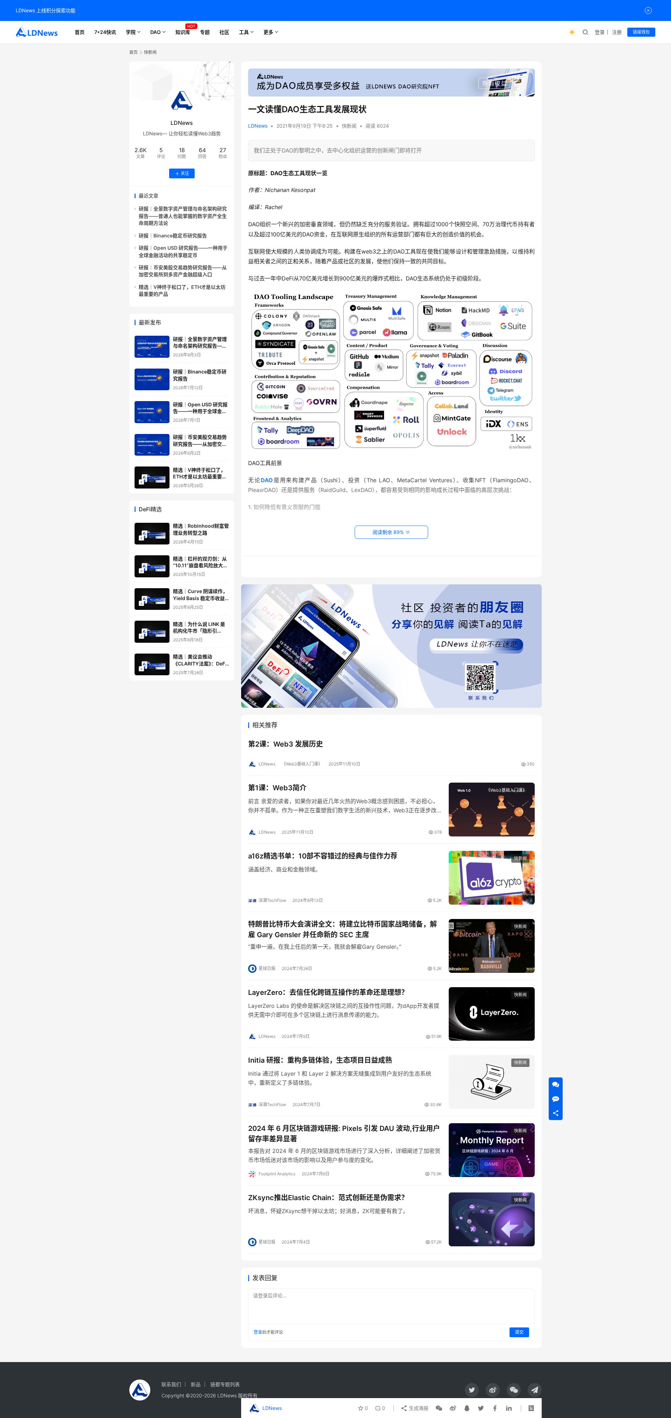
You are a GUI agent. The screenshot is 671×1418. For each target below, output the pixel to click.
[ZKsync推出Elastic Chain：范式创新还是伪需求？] (492, 1219)
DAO (155, 32)
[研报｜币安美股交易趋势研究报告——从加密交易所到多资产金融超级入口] (152, 445)
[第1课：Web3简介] (492, 809)
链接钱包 (641, 32)
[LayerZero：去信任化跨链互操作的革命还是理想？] (492, 1014)
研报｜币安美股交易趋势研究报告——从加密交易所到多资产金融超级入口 (200, 444)
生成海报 (417, 1408)
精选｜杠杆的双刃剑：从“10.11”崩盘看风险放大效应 (200, 565)
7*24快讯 (105, 32)
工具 (244, 32)
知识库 (182, 32)
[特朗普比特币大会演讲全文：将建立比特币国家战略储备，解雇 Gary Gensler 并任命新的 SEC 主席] (492, 946)
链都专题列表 (225, 1384)
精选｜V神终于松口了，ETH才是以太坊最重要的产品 (200, 476)
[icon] (472, 1390)
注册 (617, 32)
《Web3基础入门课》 (302, 764)
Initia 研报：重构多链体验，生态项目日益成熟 (320, 1060)
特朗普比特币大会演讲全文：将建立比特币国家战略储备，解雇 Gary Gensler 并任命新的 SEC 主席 (342, 929)
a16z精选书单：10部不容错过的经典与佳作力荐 (322, 856)
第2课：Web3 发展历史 (285, 744)
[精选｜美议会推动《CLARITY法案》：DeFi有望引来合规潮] (152, 665)
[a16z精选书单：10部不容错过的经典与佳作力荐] (492, 878)
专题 (205, 32)
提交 (519, 1332)
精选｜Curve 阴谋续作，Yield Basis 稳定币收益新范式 (200, 598)
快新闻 (349, 126)
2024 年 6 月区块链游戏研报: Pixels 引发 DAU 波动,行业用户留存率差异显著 (344, 1133)
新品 (196, 1384)
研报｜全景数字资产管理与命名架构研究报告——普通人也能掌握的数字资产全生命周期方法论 (183, 216)
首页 (80, 32)
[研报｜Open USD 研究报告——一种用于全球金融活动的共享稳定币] (152, 412)
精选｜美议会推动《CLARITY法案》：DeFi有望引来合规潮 (199, 664)
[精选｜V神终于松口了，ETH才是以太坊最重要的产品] (152, 477)
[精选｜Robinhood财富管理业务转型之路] (152, 534)
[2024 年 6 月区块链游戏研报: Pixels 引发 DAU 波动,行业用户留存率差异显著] (492, 1150)
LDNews (257, 126)
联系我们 (171, 1384)
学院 (131, 32)
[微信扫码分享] (439, 1408)
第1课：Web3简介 (277, 788)
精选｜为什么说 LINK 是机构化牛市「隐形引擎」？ (199, 631)
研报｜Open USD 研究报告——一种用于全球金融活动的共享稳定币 (200, 411)
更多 (268, 32)
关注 (185, 173)
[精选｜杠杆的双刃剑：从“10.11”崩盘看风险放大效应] (152, 566)
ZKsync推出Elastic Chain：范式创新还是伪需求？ (328, 1197)
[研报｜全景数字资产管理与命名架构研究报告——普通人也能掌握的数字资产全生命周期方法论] (152, 347)
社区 (224, 32)
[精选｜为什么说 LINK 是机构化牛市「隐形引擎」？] (152, 632)
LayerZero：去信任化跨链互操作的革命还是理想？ (328, 992)
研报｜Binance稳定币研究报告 (173, 235)
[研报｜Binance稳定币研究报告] (152, 380)
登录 (600, 32)
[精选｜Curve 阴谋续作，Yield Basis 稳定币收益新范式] (152, 599)
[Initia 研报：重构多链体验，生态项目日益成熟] (492, 1082)
